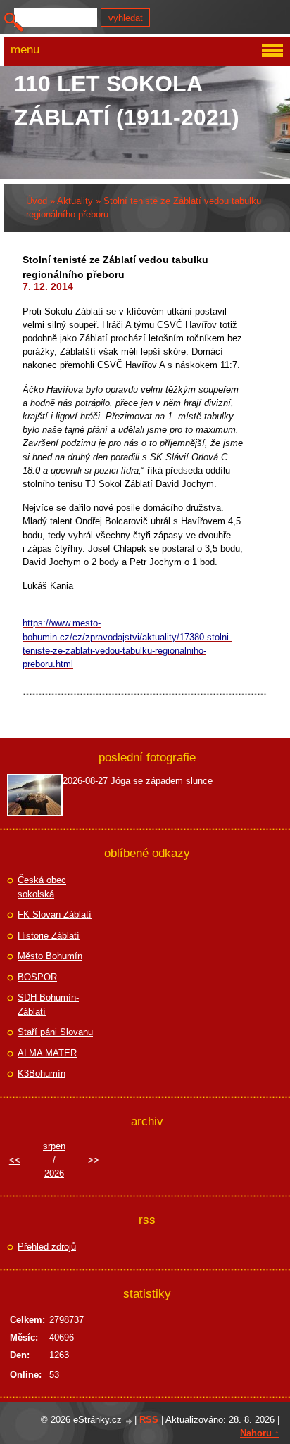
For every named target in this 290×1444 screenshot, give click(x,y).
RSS (148, 1419)
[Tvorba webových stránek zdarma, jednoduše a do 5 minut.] (129, 1421)
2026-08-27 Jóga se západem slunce (138, 780)
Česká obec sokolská (42, 887)
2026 (54, 1173)
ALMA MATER (47, 1053)
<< (14, 1160)
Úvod (36, 201)
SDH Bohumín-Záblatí (48, 1004)
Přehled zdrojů (47, 1246)
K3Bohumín (41, 1073)
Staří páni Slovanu (55, 1032)
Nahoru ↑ (259, 1433)
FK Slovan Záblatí (55, 914)
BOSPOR (37, 977)
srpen (54, 1146)
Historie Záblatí (49, 935)
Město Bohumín (50, 956)
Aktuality (75, 201)
